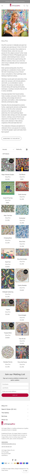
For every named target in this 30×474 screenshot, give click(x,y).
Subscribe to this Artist (11, 138)
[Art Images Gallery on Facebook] (13, 460)
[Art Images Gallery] (15, 5)
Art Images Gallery (9, 468)
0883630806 (5, 442)
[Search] (24, 5)
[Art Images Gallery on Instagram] (15, 460)
